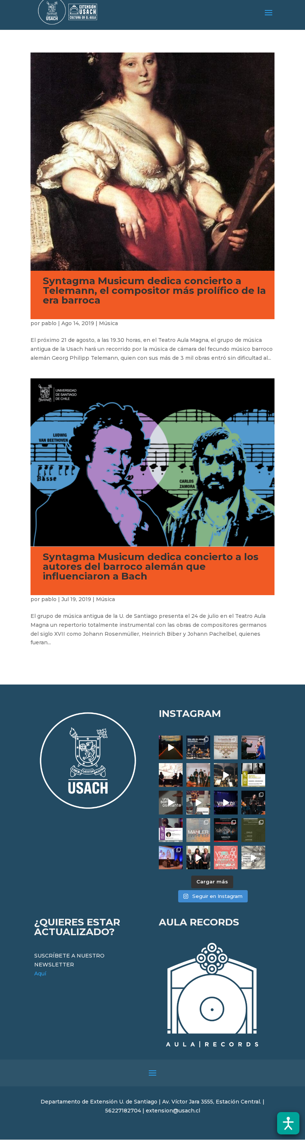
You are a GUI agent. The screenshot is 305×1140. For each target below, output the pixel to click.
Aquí (40, 973)
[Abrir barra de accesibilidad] (288, 1123)
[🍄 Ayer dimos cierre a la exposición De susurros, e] (198, 858)
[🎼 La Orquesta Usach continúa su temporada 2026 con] (226, 830)
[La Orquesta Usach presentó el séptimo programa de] (226, 775)
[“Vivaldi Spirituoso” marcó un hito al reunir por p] (226, 802)
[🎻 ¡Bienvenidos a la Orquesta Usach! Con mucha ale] (198, 775)
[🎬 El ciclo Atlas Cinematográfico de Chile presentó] (171, 858)
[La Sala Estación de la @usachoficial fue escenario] (171, 775)
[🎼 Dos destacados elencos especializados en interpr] (226, 858)
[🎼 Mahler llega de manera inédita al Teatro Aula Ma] (198, 802)
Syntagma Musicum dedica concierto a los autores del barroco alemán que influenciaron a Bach (151, 566)
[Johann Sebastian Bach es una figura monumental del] (198, 747)
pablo (49, 323)
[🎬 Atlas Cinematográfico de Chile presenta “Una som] (171, 830)
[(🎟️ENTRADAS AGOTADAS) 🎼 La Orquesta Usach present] (198, 830)
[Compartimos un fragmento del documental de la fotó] (171, 802)
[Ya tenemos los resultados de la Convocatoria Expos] (253, 830)
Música (108, 323)
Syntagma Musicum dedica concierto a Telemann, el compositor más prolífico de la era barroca (154, 290)
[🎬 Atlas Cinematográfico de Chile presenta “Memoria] (253, 775)
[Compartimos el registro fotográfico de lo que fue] (253, 747)
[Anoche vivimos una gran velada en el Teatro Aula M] (253, 802)
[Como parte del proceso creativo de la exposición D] (253, 858)
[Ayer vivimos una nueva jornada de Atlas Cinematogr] (171, 747)
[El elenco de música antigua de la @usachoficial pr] (226, 747)
